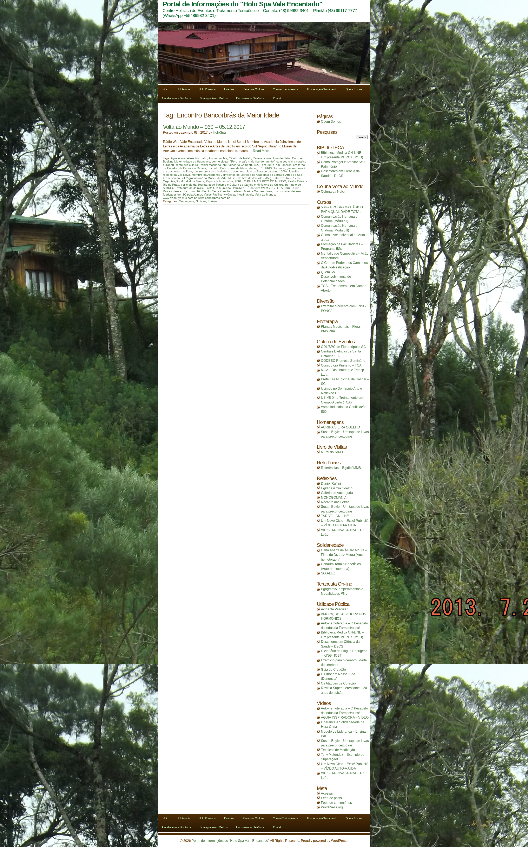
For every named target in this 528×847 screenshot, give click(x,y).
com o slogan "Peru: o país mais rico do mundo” (243, 161)
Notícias (201, 201)
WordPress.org (332, 807)
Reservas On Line (253, 89)
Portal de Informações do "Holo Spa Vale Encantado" (230, 840)
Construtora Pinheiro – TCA (341, 365)
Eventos (229, 89)
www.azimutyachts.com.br (180, 197)
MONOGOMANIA (333, 497)
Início (165, 89)
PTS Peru (283, 188)
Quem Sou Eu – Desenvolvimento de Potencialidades (336, 276)
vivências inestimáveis (238, 194)
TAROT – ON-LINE (335, 516)
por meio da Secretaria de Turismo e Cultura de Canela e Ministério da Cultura (232, 184)
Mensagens (186, 201)
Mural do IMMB (332, 452)
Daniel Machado (210, 164)
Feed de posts (331, 798)
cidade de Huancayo (196, 161)
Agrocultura (178, 158)
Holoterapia (183, 89)
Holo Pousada (207, 89)
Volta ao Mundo (265, 194)
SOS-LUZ (328, 573)
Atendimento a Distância (176, 98)
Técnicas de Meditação (338, 750)
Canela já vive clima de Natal (271, 158)
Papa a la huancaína (219, 181)
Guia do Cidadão (333, 669)
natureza (278, 178)
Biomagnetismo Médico (213, 98)
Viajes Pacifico (213, 194)
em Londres (283, 164)
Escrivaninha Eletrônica (250, 98)
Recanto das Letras (335, 502)
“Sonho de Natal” (240, 158)
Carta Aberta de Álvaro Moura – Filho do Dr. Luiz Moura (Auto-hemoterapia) (344, 554)
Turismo (213, 201)
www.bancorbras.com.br (214, 197)
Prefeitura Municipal (218, 188)
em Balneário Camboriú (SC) (241, 164)
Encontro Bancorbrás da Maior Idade (232, 168)
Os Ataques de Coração (338, 683)
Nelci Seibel (293, 178)
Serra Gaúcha (221, 191)
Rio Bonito (204, 191)
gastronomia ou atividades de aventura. (219, 171)
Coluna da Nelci (333, 191)
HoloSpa (219, 132)
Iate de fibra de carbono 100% (267, 171)
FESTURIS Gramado (271, 168)
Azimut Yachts (218, 158)
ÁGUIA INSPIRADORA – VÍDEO (345, 717)
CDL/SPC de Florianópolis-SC (343, 347)
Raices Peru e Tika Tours (179, 191)
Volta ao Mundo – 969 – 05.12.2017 (204, 127)
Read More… (262, 151)
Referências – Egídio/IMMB (341, 468)
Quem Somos (354, 89)
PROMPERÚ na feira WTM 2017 (254, 188)
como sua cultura (187, 164)
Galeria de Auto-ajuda (337, 493)
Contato (277, 98)
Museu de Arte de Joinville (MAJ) (249, 178)
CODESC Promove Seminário (343, 360)
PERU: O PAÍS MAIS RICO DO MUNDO (260, 181)
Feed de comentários (336, 802)
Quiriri (295, 188)
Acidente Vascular (334, 609)
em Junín (268, 164)
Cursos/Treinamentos (285, 89)
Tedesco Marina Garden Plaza (252, 191)
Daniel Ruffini (331, 483)
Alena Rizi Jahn (197, 158)
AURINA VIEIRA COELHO (340, 427)
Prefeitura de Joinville (190, 188)
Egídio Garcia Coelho (336, 488)
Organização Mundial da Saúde (183, 181)
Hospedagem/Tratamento (322, 89)
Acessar (327, 793)
